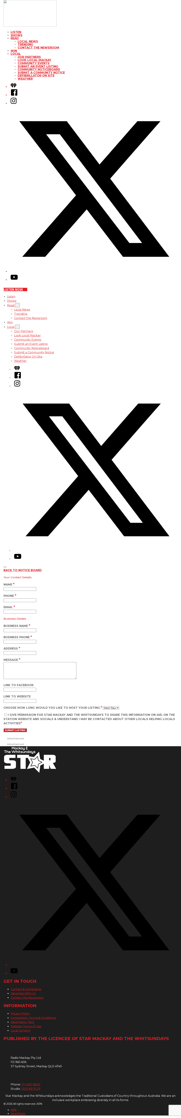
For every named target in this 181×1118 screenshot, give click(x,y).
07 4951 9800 (30, 1084)
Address (12, 648)
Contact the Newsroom (38, 47)
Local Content (21, 1030)
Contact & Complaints (26, 989)
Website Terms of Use (26, 1026)
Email (9, 607)
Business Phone (18, 637)
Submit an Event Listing (38, 66)
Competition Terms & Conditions (33, 1018)
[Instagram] (14, 103)
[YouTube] (14, 279)
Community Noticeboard (39, 69)
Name (9, 584)
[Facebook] (14, 95)
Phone (10, 596)
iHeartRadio (18, 1113)
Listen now (13, 289)
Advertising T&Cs (22, 1022)
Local (16, 54)
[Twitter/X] (94, 271)
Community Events (33, 63)
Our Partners (29, 57)
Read (15, 38)
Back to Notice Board (23, 570)
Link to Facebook (19, 685)
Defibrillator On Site (36, 75)
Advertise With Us (23, 993)
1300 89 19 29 (30, 1088)
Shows (16, 35)
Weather (25, 78)
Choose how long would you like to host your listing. (53, 707)
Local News (28, 41)
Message (12, 660)
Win (14, 51)
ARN (13, 1109)
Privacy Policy (20, 1013)
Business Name (17, 626)
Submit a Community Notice (41, 72)
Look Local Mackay (34, 60)
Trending (25, 44)
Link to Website (17, 696)
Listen (16, 32)
